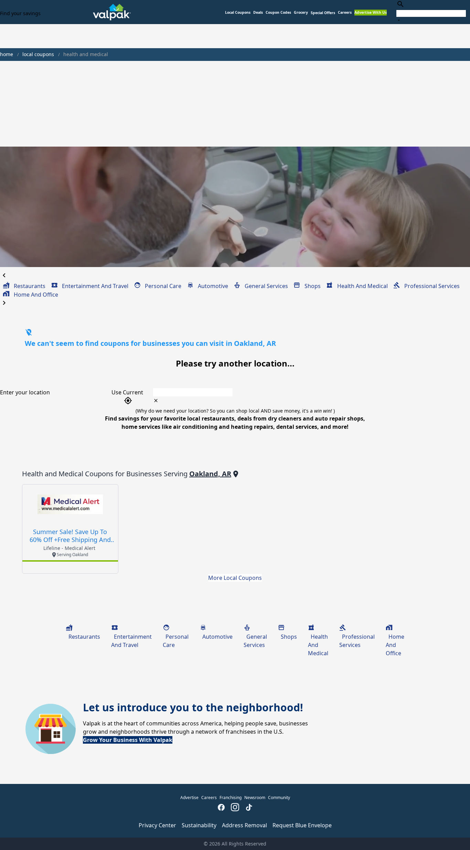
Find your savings (20, 13)
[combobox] (431, 12)
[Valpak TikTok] (249, 808)
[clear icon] (156, 400)
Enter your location (25, 392)
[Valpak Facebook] (221, 808)
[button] (323, 13)
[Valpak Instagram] (235, 808)
